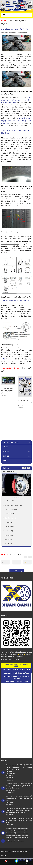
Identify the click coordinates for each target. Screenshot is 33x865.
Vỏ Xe (5, 447)
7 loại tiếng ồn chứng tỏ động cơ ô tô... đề (25, 403)
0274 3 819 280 (10, 773)
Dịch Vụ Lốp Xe (9, 526)
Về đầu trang (18, 571)
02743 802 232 (10, 802)
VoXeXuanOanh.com (16, 851)
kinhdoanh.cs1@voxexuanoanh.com (17, 828)
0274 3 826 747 (10, 771)
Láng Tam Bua (9, 535)
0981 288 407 (9, 804)
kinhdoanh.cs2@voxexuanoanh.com (17, 831)
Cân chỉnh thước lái (11, 509)
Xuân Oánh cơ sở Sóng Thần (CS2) (16, 669)
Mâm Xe (6, 451)
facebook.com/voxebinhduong (15, 841)
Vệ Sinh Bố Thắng (10, 500)
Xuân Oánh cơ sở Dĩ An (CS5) (16, 681)
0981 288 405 (9, 778)
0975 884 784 (9, 825)
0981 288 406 (9, 780)
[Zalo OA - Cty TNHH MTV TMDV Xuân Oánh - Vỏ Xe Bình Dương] (16, 633)
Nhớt (5, 460)
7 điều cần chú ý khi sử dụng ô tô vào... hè (7, 391)
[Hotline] (6, 861)
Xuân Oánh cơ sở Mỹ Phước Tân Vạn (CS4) (16, 677)
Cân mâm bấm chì (10, 518)
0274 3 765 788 (10, 790)
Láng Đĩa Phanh (9, 513)
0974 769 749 (9, 815)
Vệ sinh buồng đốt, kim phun (13, 505)
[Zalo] (16, 861)
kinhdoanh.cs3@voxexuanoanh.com (17, 833)
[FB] (27, 861)
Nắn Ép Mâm (8, 539)
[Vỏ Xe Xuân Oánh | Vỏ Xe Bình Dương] (16, 6)
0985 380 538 (9, 792)
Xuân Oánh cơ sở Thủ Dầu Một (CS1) (16, 665)
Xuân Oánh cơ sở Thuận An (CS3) (16, 673)
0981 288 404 (9, 775)
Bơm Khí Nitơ (8, 522)
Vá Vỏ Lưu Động (9, 531)
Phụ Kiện (6, 456)
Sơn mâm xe (8, 544)
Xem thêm (3, 395)
